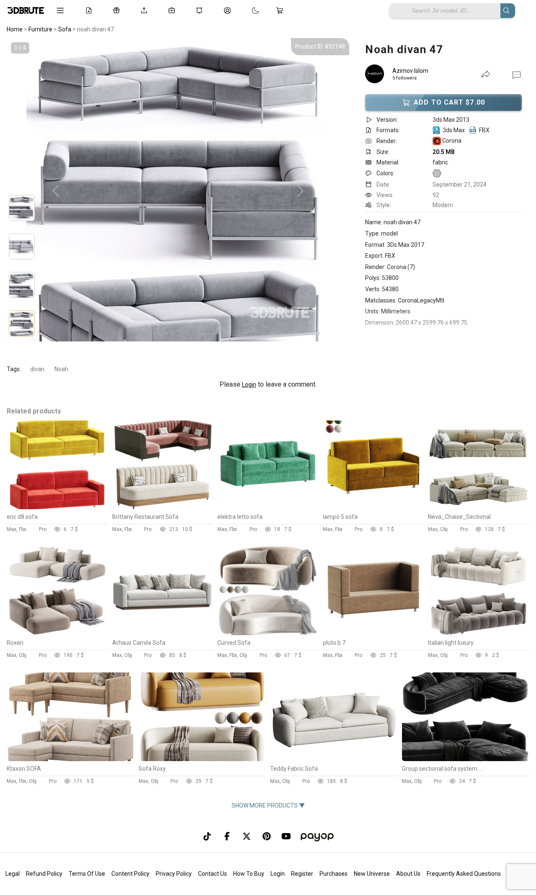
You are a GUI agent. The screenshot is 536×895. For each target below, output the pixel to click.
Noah (61, 369)
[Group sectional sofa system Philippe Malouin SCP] (466, 759)
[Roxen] (57, 633)
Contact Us (212, 873)
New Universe (372, 873)
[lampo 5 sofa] (373, 507)
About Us (408, 873)
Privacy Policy (174, 873)
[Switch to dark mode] (247, 10)
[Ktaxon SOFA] (70, 759)
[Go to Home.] (26, 10)
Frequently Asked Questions (464, 873)
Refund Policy (44, 873)
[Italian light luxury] (478, 633)
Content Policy (130, 873)
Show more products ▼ (268, 805)
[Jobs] (173, 10)
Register (302, 873)
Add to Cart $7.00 (449, 102)
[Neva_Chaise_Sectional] (478, 507)
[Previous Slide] (55, 191)
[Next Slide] (300, 191)
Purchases (334, 873)
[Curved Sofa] (268, 633)
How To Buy (248, 873)
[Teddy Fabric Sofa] (334, 759)
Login (249, 384)
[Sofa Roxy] (202, 759)
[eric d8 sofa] (57, 507)
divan (37, 369)
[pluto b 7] (373, 633)
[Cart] (281, 10)
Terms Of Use (87, 873)
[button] (516, 74)
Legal (12, 873)
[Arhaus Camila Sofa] (163, 633)
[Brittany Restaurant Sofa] (163, 507)
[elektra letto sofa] (268, 507)
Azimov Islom (410, 70)
